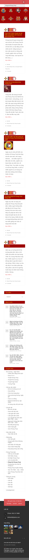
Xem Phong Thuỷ (13, 429)
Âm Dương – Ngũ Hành (12, 371)
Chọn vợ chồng (12, 398)
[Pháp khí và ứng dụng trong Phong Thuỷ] (14, 88)
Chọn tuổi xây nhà (13, 411)
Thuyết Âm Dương (13, 379)
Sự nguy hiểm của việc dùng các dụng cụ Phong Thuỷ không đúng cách (14, 138)
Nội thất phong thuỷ (13, 424)
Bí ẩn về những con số (14, 389)
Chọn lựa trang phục (13, 393)
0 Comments (9, 71)
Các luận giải (11, 439)
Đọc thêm (8, 60)
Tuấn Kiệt (8, 64)
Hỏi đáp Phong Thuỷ (13, 458)
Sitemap (10, 486)
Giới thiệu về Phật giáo (14, 444)
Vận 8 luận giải (12, 426)
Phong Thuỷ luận (17, 123)
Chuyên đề (9, 407)
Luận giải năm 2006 (13, 415)
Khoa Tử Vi (11, 375)
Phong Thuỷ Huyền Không (15, 467)
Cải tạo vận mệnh (11, 387)
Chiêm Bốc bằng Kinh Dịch (15, 373)
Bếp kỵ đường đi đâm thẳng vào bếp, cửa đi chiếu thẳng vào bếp (16, 323)
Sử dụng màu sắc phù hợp (15, 404)
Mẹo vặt (10, 484)
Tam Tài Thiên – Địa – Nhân (16, 470)
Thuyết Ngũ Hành (13, 382)
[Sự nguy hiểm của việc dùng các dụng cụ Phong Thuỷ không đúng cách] (14, 145)
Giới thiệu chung (12, 456)
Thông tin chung (10, 476)
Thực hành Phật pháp (14, 446)
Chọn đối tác (11, 391)
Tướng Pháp (11, 384)
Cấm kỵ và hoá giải (15, 66)
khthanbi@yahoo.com (13, 517)
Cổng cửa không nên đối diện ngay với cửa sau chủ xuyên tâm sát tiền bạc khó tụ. (16, 347)
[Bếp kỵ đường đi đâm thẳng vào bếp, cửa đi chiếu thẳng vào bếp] (7, 322)
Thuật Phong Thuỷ (13, 377)
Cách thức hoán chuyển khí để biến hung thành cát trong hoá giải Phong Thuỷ (13, 35)
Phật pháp (9, 437)
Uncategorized (10, 490)
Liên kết (10, 482)
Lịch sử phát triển (13, 460)
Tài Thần (7, 246)
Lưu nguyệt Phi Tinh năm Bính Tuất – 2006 (15, 418)
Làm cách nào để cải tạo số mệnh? (12, 542)
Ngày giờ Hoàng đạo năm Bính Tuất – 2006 (15, 422)
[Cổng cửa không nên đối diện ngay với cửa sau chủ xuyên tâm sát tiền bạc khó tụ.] (7, 346)
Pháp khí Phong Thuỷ (10, 123)
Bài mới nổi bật (9, 66)
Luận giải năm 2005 (13, 413)
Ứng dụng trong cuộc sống (15, 448)
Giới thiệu (10, 478)
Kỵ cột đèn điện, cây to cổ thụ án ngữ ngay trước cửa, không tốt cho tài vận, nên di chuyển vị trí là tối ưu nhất (16, 358)
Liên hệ (10, 480)
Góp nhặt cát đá (10, 432)
